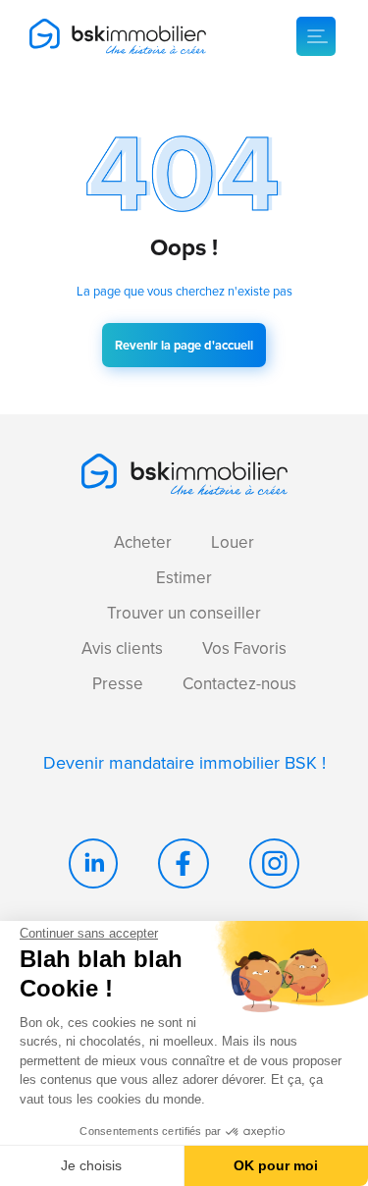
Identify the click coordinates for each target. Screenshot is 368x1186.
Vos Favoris (244, 648)
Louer (232, 542)
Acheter (143, 542)
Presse (117, 683)
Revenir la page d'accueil (184, 345)
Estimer (184, 577)
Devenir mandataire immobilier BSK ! (184, 762)
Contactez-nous (239, 683)
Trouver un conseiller (184, 612)
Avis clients (122, 648)
